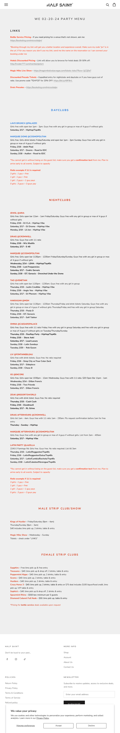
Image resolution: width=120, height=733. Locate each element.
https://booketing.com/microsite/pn (41, 87)
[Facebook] (7, 659)
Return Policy (11, 683)
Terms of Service (12, 697)
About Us (68, 662)
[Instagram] (16, 659)
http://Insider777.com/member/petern (27, 64)
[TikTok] (25, 659)
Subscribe (74, 704)
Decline (91, 725)
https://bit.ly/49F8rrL (63, 80)
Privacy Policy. (42, 718)
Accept (58, 725)
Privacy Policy (11, 688)
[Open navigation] (6, 4)
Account (67, 657)
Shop (66, 652)
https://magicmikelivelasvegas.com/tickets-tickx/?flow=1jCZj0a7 (62, 70)
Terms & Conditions (14, 693)
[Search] (107, 4)
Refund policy (11, 702)
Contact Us (69, 667)
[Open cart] (114, 4)
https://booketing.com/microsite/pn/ (26, 40)
